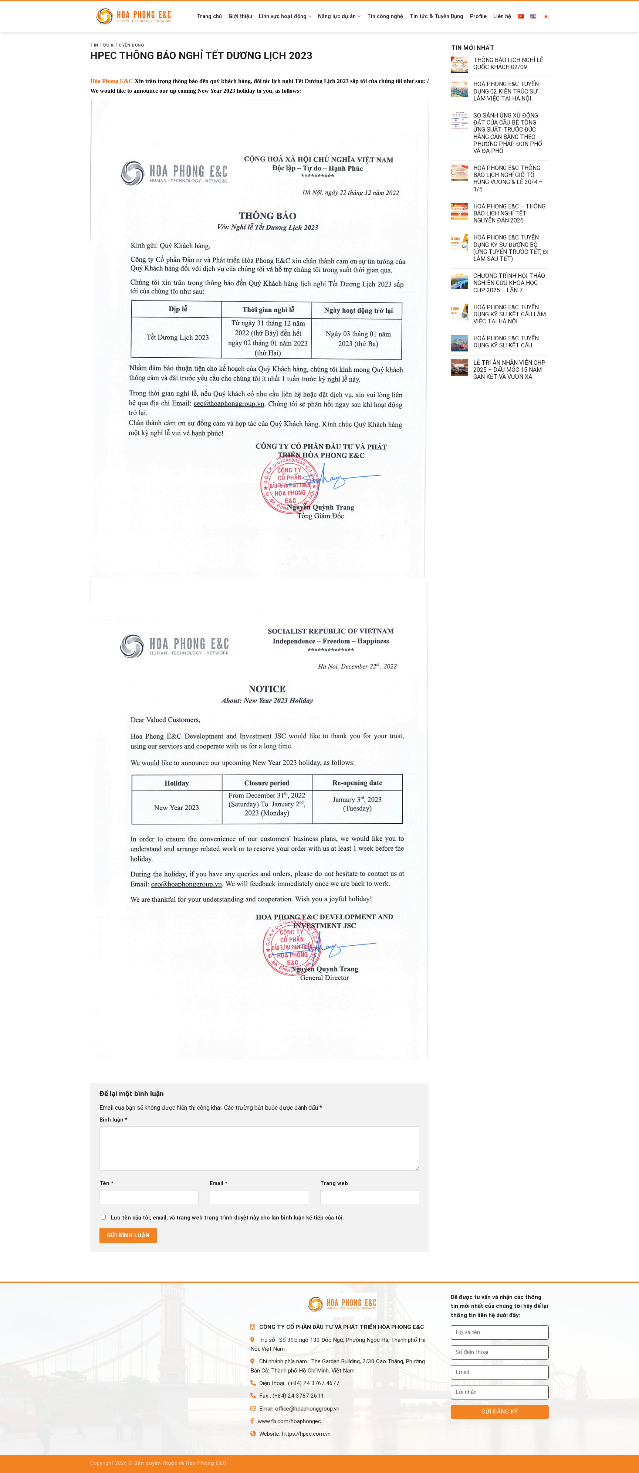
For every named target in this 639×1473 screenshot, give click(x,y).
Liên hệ (502, 16)
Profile (478, 16)
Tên (106, 1183)
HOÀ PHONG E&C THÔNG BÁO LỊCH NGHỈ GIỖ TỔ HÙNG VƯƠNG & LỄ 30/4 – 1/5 (507, 178)
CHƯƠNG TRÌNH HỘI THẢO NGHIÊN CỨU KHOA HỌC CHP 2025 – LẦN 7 (509, 282)
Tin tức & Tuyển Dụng (436, 16)
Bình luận (113, 1120)
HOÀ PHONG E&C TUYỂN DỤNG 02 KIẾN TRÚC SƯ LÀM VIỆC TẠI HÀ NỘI (506, 91)
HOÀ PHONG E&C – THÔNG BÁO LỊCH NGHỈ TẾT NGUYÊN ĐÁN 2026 (509, 213)
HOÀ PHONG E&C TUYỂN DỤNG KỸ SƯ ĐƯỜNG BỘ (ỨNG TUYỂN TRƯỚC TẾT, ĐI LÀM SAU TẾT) (511, 248)
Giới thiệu (240, 16)
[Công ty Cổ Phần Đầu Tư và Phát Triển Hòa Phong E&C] (136, 17)
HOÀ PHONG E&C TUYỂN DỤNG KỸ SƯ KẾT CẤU (506, 342)
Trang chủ (209, 16)
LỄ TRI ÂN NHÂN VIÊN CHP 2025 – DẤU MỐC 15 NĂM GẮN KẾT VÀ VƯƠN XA (509, 369)
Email (218, 1183)
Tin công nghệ (385, 16)
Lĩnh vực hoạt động (283, 16)
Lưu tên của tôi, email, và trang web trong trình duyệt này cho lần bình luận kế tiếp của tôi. (227, 1218)
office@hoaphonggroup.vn (307, 1408)
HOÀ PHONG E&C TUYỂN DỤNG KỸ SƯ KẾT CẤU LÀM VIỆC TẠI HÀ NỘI (509, 314)
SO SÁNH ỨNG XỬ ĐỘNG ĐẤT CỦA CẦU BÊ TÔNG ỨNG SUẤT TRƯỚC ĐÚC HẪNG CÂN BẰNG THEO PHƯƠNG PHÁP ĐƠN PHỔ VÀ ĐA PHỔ (507, 133)
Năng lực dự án (337, 16)
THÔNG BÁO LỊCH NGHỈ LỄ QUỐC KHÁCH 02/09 (508, 64)
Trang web (334, 1183)
